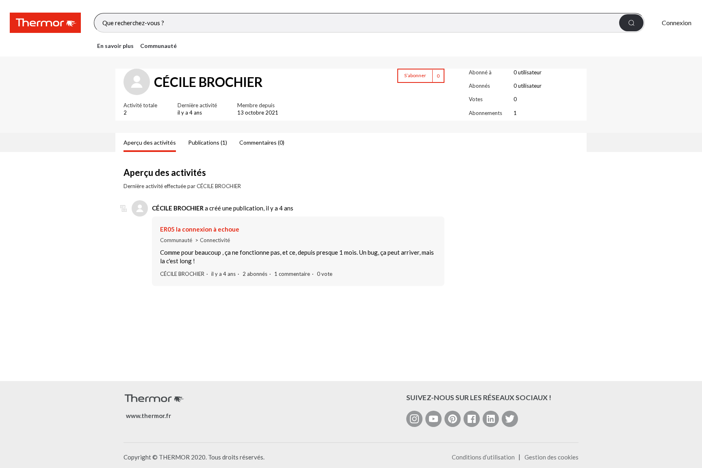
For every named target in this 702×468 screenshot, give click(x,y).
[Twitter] (510, 419)
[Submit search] (631, 22)
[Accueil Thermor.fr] (45, 22)
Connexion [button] (676, 22)
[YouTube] (433, 419)
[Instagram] (414, 419)
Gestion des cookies (551, 457)
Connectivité (215, 240)
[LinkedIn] (491, 419)
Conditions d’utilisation (483, 457)
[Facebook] (472, 419)
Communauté (158, 45)
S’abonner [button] (415, 75)
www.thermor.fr (148, 415)
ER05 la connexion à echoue (199, 229)
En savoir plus (115, 45)
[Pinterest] (452, 419)
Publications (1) (207, 142)
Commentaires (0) (261, 142)
